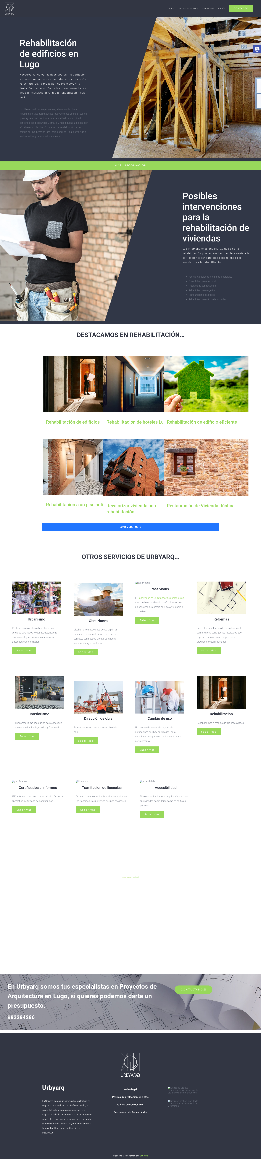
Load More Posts (130, 527)
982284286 (21, 1017)
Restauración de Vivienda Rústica (206, 467)
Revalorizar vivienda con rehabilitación (145, 467)
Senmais (144, 1155)
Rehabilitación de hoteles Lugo (145, 384)
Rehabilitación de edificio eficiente (206, 384)
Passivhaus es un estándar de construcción (161, 597)
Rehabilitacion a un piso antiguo (85, 467)
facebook (136, 877)
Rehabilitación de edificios (85, 384)
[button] (257, 49)
